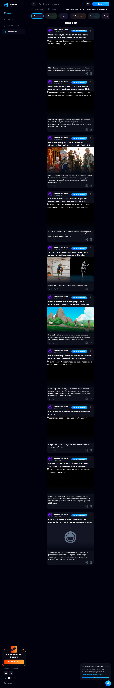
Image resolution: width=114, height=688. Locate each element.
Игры (63, 16)
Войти (101, 4)
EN (88, 4)
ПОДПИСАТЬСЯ (79, 30)
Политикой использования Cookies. (92, 674)
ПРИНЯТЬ (95, 677)
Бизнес (51, 16)
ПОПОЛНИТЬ (14, 662)
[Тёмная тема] (5, 678)
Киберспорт (78, 16)
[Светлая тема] (14, 678)
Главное (37, 16)
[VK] (6, 673)
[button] (70, 51)
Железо (93, 16)
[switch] (10, 678)
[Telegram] (11, 673)
